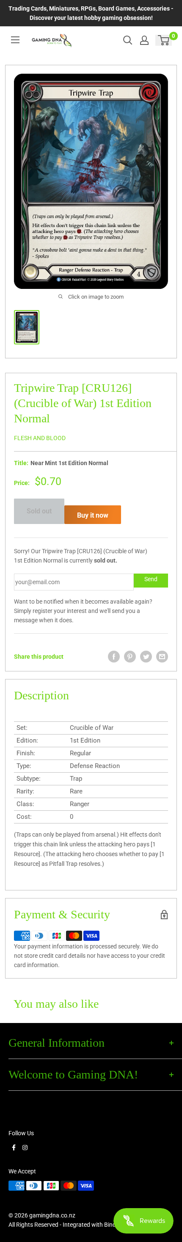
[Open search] (127, 40)
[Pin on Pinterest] (130, 657)
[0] (164, 40)
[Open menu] (15, 40)
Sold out (39, 511)
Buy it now (92, 515)
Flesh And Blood (40, 438)
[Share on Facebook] (114, 657)
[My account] (144, 40)
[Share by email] (162, 657)
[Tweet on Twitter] (146, 657)
